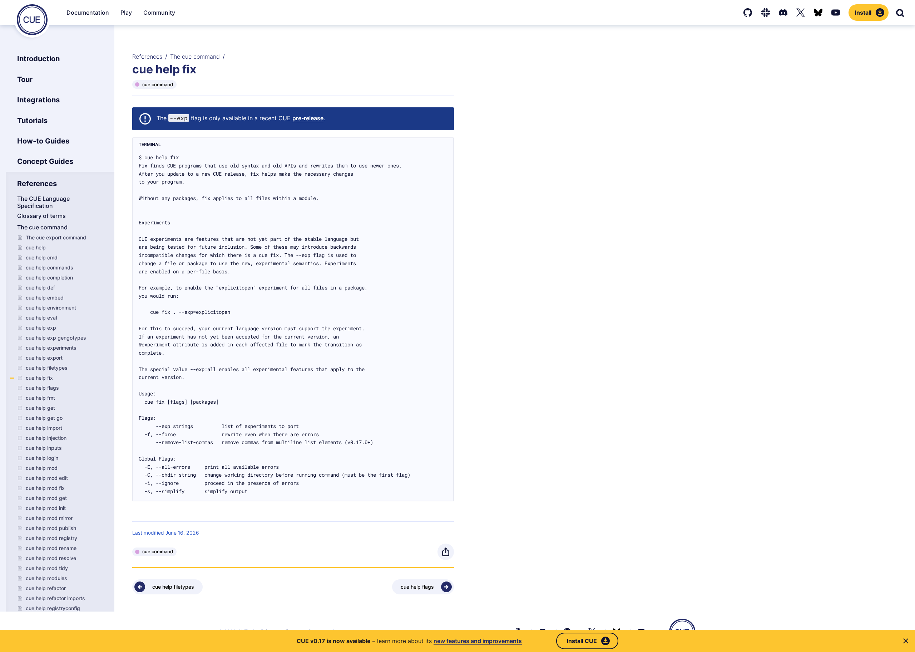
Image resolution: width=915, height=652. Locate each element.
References (147, 56)
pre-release (307, 118)
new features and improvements (478, 640)
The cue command (195, 56)
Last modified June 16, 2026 (165, 533)
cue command (157, 84)
